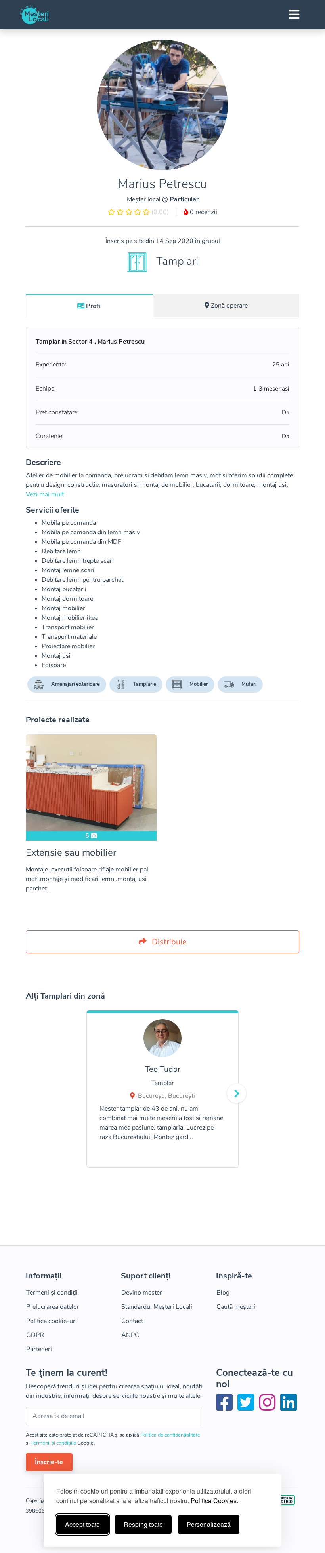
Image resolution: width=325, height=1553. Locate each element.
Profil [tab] (94, 306)
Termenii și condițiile (54, 1443)
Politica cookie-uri (51, 1321)
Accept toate (82, 1524)
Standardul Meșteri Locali (156, 1306)
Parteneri (39, 1349)
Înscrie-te (49, 1462)
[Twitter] (247, 1407)
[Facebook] (226, 1407)
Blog (222, 1292)
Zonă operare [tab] (229, 305)
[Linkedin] (288, 1407)
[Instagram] (269, 1407)
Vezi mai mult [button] (45, 494)
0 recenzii (202, 212)
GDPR (35, 1335)
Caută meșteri (235, 1306)
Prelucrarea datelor (52, 1306)
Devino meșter (141, 1292)
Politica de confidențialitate (170, 1435)
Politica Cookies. (214, 1500)
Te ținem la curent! (66, 1372)
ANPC (130, 1335)
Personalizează (209, 1524)
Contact (132, 1321)
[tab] (89, 305)
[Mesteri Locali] (34, 14)
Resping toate (143, 1524)
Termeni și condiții (52, 1292)
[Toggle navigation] (294, 15)
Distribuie (168, 941)
